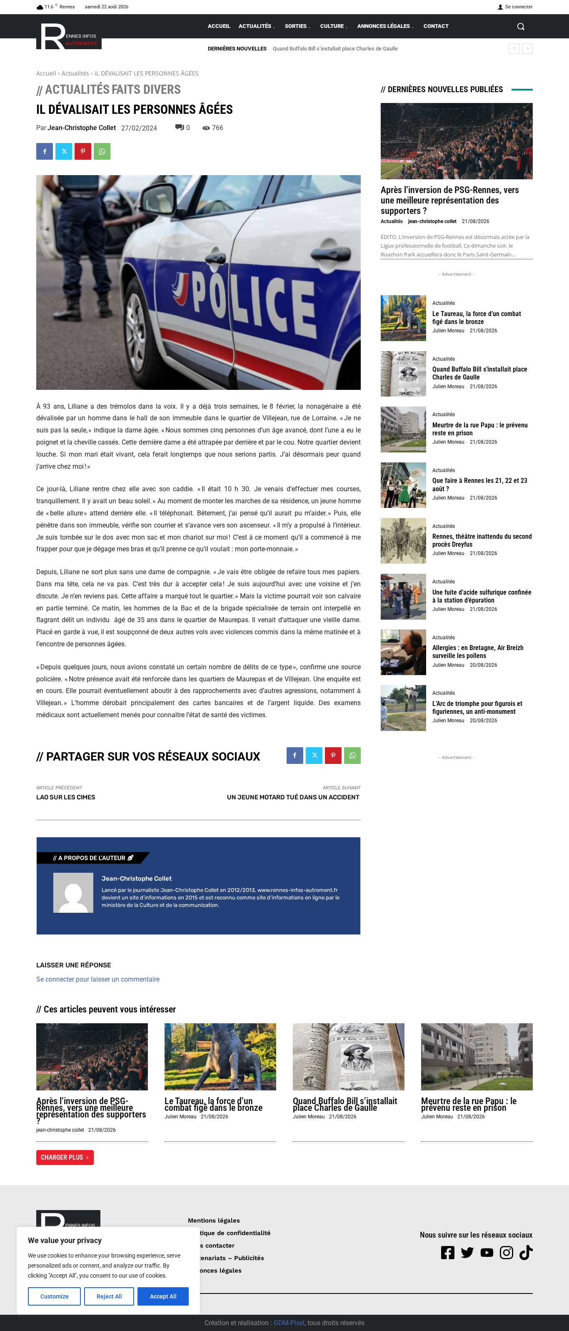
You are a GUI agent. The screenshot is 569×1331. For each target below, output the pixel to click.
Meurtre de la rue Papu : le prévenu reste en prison (339, 48)
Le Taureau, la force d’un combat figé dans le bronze (476, 318)
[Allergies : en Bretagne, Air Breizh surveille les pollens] (404, 653)
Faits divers (146, 89)
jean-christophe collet (81, 128)
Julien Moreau (448, 331)
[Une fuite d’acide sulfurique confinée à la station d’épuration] (404, 597)
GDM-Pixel (289, 1323)
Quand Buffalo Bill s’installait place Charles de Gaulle (345, 1104)
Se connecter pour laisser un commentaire (98, 979)
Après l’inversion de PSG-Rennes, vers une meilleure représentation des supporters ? (450, 200)
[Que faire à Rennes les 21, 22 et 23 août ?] (404, 485)
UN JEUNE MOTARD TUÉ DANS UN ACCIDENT (294, 797)
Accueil (46, 73)
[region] (108, 1270)
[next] (527, 48)
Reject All (109, 1296)
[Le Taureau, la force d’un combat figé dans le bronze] (404, 318)
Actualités (75, 73)
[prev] (514, 48)
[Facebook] (44, 151)
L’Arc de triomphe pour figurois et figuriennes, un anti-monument (477, 708)
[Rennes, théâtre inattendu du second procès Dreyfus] (404, 541)
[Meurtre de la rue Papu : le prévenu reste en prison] (404, 429)
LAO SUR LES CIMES (65, 797)
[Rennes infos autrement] (69, 34)
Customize (54, 1296)
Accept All (163, 1296)
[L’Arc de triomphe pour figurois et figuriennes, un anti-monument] (404, 708)
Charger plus (62, 1157)
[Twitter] (63, 151)
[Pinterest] (83, 151)
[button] (521, 26)
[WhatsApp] (102, 151)
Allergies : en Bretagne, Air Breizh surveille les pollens (478, 652)
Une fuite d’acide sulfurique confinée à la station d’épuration (482, 596)
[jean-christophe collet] (73, 893)
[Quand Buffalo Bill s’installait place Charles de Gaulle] (404, 374)
